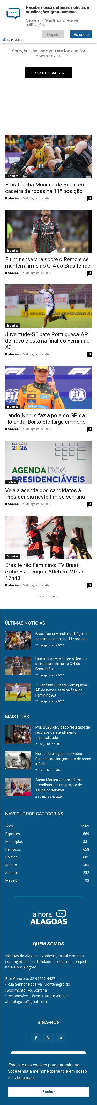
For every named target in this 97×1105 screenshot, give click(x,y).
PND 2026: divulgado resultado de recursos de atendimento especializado (62, 732)
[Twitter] (61, 1038)
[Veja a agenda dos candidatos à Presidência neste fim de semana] (48, 462)
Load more (47, 596)
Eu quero (81, 34)
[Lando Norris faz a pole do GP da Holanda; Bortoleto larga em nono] (48, 387)
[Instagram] (48, 1038)
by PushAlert (15, 40)
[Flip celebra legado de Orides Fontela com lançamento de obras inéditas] (18, 760)
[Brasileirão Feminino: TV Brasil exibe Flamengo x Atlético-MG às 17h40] (48, 537)
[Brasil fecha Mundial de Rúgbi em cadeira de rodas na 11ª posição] (48, 156)
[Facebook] (36, 1038)
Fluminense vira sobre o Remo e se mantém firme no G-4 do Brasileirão (48, 262)
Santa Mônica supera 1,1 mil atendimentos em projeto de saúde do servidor (58, 785)
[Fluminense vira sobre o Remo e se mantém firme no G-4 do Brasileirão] (48, 231)
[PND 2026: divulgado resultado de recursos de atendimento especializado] (18, 734)
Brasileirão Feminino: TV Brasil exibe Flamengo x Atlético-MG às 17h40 (45, 571)
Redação (12, 198)
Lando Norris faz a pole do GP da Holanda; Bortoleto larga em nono (45, 418)
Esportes (12, 176)
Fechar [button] (48, 1091)
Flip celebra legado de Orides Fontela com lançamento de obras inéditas (63, 759)
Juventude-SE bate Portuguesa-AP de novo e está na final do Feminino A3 (47, 340)
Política (12, 481)
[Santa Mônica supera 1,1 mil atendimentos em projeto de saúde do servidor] (18, 787)
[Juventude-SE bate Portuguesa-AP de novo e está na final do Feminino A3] (48, 306)
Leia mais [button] (26, 1077)
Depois (53, 34)
